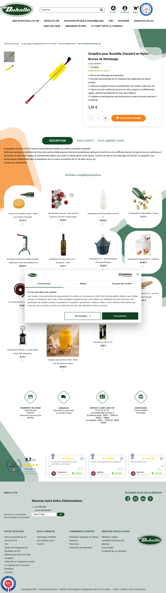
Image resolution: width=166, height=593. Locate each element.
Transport (73, 540)
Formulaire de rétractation (80, 547)
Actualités (9, 568)
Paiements (74, 544)
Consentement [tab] (44, 283)
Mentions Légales (110, 537)
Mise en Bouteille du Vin (25, 21)
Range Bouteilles (144, 21)
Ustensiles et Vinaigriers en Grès (19, 561)
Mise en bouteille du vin (15, 537)
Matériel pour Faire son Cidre (18, 554)
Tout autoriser (120, 316)
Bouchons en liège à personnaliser (83, 21)
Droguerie (123, 21)
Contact (40, 544)
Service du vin (51, 21)
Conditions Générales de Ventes (84, 537)
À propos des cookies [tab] (122, 283)
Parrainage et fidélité (46, 537)
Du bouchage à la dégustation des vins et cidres (39, 44)
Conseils (9, 572)
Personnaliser (81, 316)
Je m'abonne (40, 506)
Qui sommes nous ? (46, 540)
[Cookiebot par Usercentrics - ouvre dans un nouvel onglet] (120, 275)
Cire (111, 21)
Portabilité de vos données (114, 551)
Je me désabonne (43, 510)
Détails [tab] (83, 283)
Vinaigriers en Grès (75, 26)
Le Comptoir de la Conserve (106, 26)
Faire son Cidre (52, 26)
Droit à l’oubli (107, 547)
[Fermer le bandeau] (138, 275)
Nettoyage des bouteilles (89, 44)
